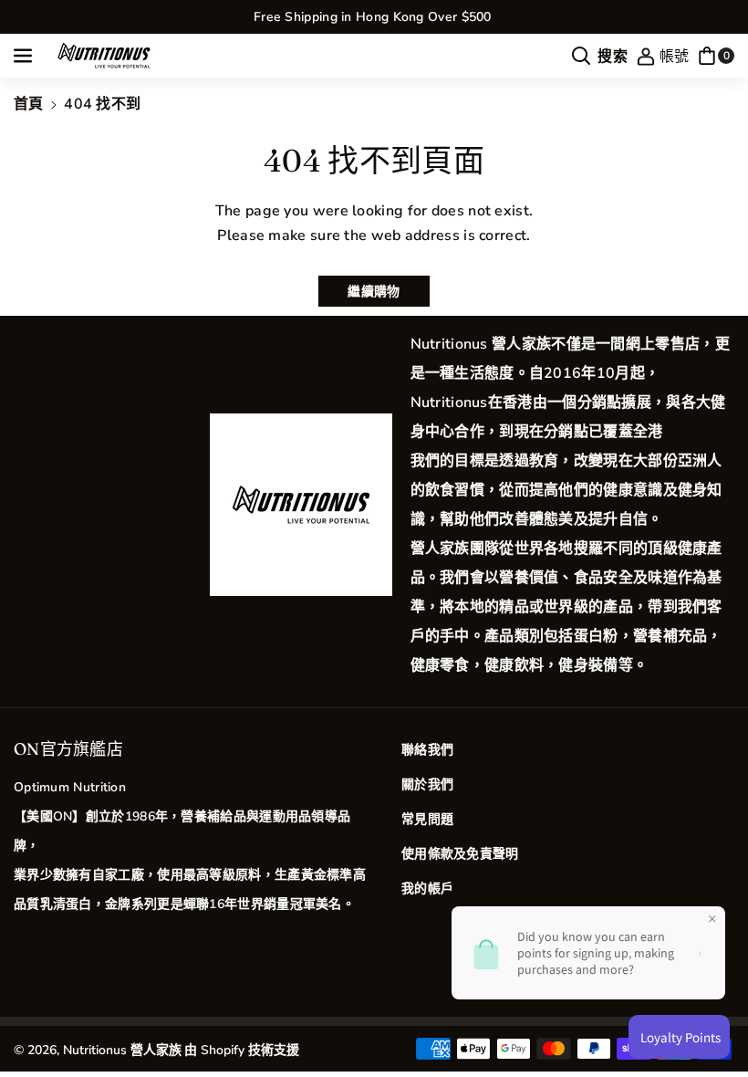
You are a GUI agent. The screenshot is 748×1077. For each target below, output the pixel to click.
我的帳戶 (427, 888)
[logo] (301, 504)
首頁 (29, 104)
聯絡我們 (427, 749)
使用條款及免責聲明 (460, 854)
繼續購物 (374, 291)
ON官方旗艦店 (68, 748)
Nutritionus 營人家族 (122, 1050)
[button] (25, 56)
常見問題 (427, 819)
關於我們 (427, 784)
